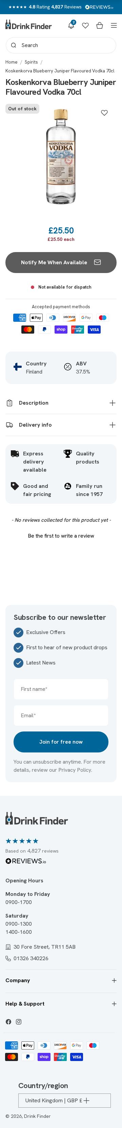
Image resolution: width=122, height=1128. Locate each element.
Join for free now (61, 741)
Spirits (31, 62)
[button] (71, 25)
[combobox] (61, 45)
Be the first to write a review (61, 535)
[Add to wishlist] (104, 112)
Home (11, 62)
